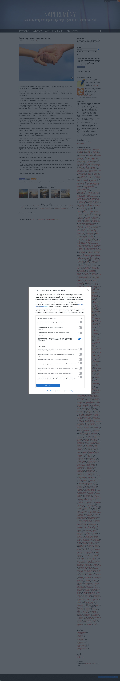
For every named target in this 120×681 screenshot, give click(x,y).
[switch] (80, 322)
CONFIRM (48, 385)
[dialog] (60, 340)
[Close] (88, 290)
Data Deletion (50, 391)
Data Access (60, 391)
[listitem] (60, 318)
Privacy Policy (69, 391)
